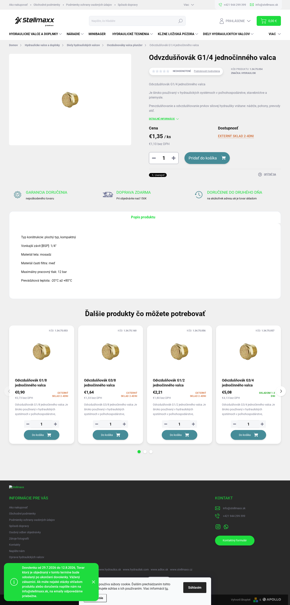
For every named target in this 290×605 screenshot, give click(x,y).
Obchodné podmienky (47, 4)
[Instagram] (218, 526)
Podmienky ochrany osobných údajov (89, 4)
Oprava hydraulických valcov (26, 557)
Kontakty (14, 544)
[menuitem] (36, 34)
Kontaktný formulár (235, 540)
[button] (139, 452)
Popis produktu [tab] (143, 217)
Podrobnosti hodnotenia (207, 71)
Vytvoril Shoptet (241, 599)
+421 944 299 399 (234, 516)
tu (166, 588)
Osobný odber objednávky (25, 532)
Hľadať (180, 20)
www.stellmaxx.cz (181, 569)
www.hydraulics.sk (109, 569)
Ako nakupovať (18, 4)
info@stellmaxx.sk (234, 508)
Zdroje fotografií (19, 538)
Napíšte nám (17, 551)
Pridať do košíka (203, 158)
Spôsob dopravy (128, 4)
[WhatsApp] (226, 526)
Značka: (243, 73)
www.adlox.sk (159, 569)
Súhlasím (194, 587)
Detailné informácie (162, 118)
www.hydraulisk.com (136, 569)
